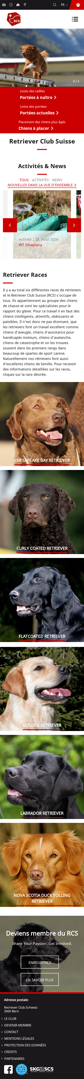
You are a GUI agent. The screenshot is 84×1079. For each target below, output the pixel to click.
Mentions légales (19, 1038)
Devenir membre (17, 1025)
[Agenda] (11, 5)
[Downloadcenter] (18, 5)
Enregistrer (40, 962)
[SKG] (41, 1069)
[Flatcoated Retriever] (42, 600)
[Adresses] (25, 5)
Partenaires (14, 1059)
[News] (4, 5)
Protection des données (25, 1045)
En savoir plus (40, 980)
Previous (10, 225)
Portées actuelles (37, 113)
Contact (11, 1032)
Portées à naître (36, 97)
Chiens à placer (34, 128)
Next (74, 225)
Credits (10, 1052)
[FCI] (22, 1069)
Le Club (10, 1018)
